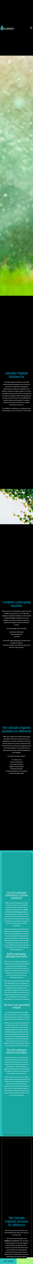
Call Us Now (8, 1261)
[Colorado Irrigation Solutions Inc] (7, 28)
